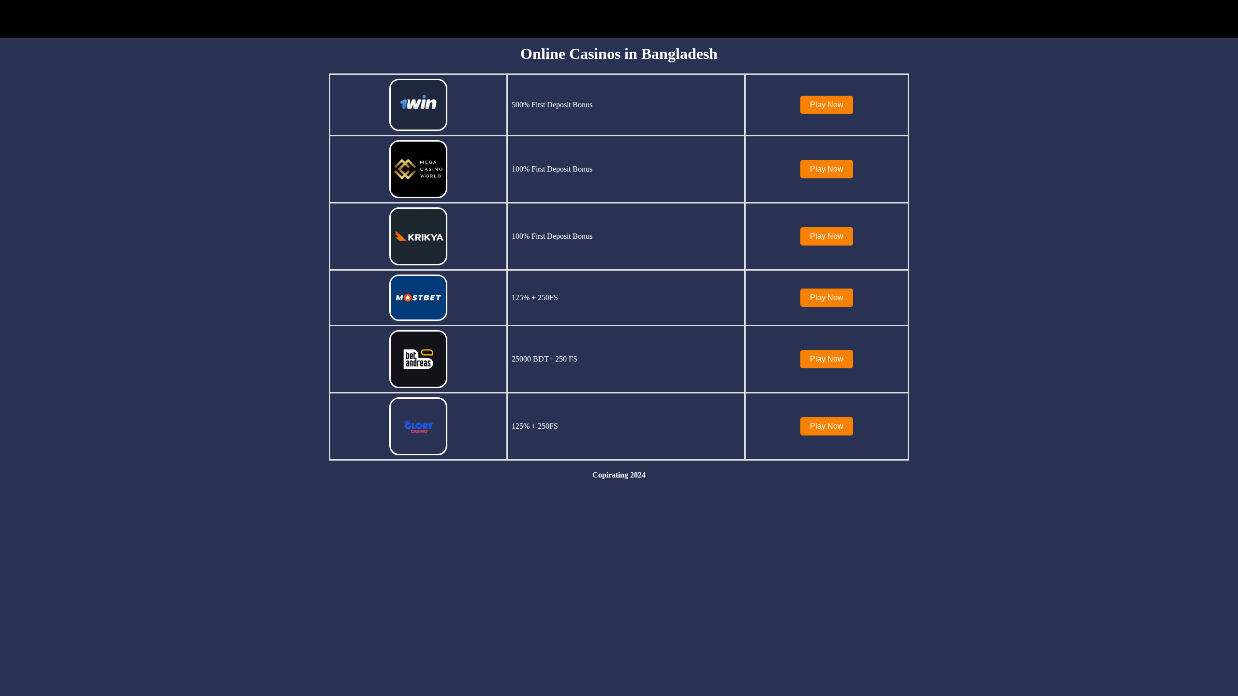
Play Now (826, 105)
